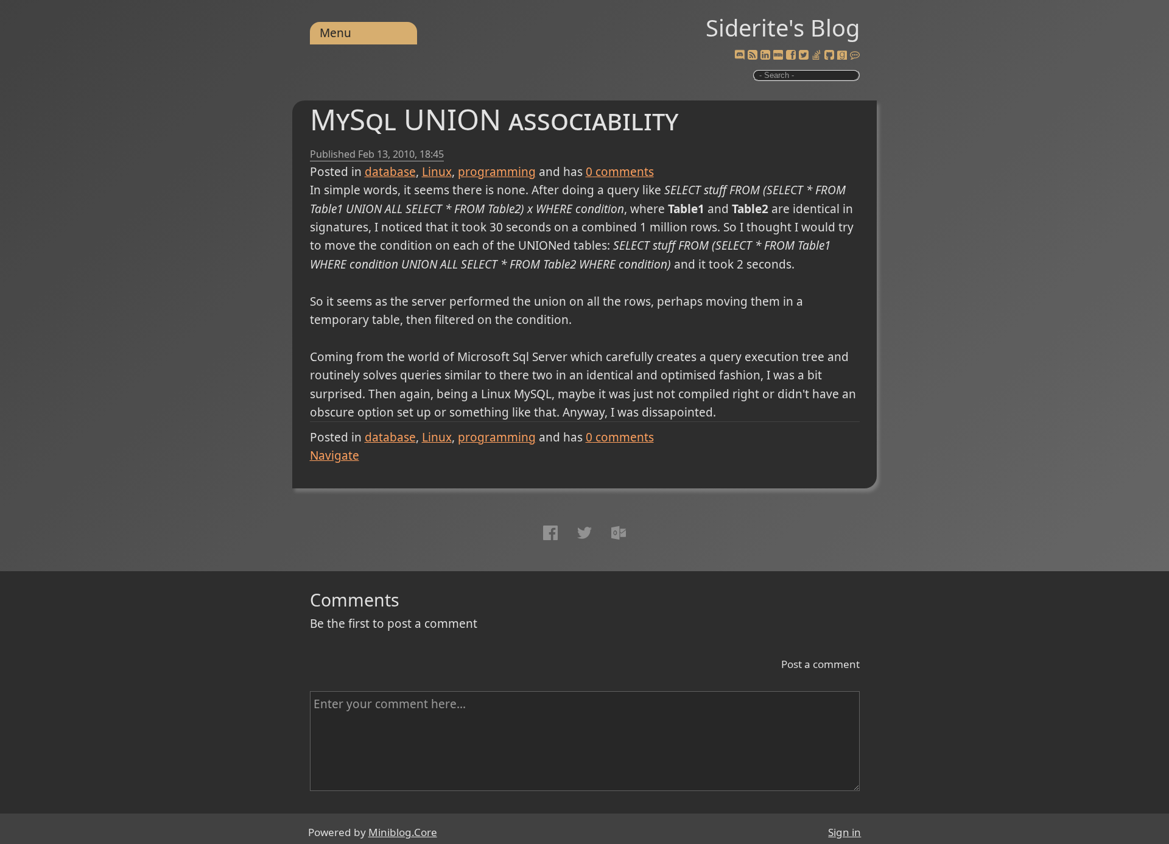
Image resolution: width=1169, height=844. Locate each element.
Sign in (844, 832)
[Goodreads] (842, 55)
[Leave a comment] (855, 55)
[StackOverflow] (816, 55)
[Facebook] (791, 55)
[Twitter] (804, 55)
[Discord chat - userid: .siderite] (739, 55)
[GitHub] (829, 55)
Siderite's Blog (783, 27)
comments (620, 172)
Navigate (334, 455)
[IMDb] (778, 55)
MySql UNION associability (494, 119)
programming (497, 172)
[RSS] (752, 55)
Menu (335, 33)
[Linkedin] (765, 55)
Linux (437, 172)
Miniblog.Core (402, 832)
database (390, 172)
